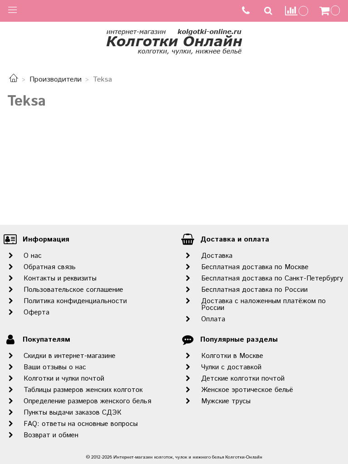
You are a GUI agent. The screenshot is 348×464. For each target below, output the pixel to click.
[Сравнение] (297, 10)
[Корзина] (331, 10)
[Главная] (13, 79)
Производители (55, 79)
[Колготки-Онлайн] (174, 40)
